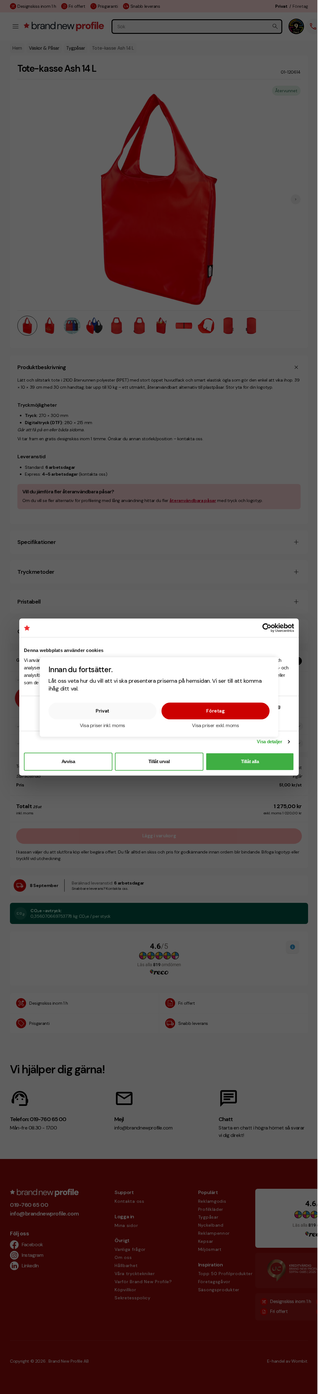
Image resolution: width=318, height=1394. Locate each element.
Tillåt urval (159, 761)
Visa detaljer (269, 741)
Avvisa (68, 761)
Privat (102, 711)
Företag (215, 711)
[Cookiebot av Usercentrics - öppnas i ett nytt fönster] (267, 627)
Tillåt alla (250, 761)
